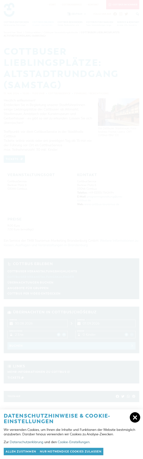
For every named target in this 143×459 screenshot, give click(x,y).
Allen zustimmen (21, 451)
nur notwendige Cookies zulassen (70, 451)
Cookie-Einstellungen (74, 442)
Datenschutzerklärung (26, 442)
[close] (135, 417)
